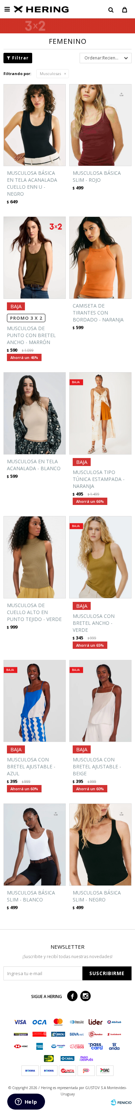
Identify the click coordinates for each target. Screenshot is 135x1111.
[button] (111, 9)
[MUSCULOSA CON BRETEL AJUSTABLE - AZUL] (34, 701)
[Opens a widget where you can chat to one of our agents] (26, 1102)
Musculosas (50, 73)
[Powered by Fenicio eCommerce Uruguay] (121, 1102)
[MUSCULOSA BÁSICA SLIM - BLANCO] (34, 844)
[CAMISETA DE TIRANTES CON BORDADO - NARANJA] (100, 258)
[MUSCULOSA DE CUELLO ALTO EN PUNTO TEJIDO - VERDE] (34, 557)
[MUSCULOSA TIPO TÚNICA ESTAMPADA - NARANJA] (100, 413)
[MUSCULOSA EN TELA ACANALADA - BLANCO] (34, 413)
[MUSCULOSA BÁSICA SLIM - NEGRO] (100, 844)
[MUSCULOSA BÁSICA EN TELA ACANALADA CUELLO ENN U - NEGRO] (34, 125)
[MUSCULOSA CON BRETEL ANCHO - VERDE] (100, 557)
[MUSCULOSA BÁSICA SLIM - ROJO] (100, 125)
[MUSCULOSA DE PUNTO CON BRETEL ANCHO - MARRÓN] (34, 258)
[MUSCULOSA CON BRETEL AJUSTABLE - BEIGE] (100, 701)
